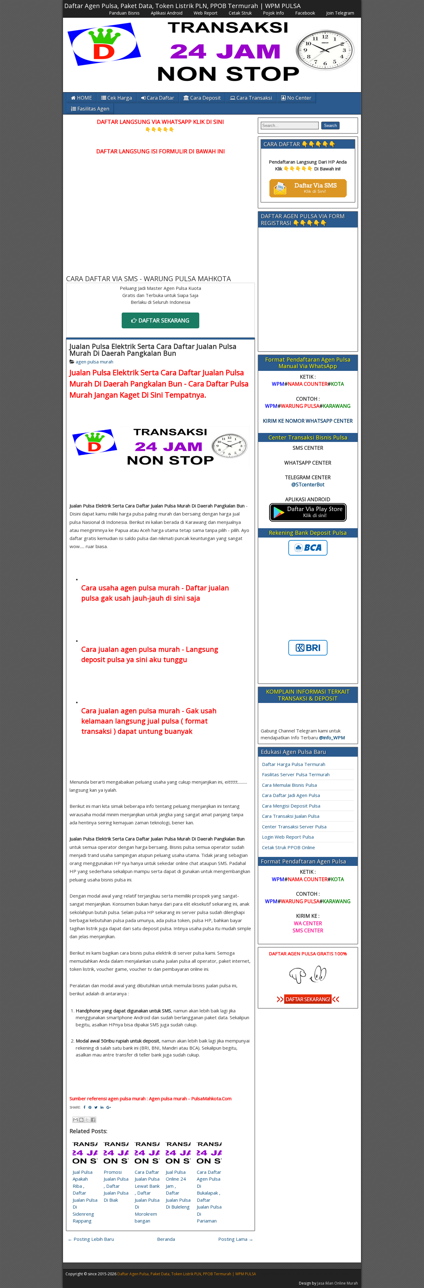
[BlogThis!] (81, 1120)
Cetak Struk (240, 13)
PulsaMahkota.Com (211, 1098)
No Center (298, 97)
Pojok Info (273, 13)
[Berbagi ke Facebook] (93, 1120)
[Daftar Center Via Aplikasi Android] (308, 519)
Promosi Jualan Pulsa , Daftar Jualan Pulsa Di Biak (116, 1186)
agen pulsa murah (94, 361)
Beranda (166, 1239)
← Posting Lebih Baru (91, 1239)
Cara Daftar (160, 97)
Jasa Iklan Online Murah (337, 1283)
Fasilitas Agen (92, 108)
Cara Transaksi (253, 97)
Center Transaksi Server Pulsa (294, 826)
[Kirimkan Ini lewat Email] (75, 1120)
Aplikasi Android (167, 13)
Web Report (206, 13)
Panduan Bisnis (124, 13)
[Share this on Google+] (108, 1107)
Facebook (305, 13)
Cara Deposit (205, 97)
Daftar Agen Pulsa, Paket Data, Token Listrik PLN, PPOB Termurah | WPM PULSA (182, 6)
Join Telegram (340, 13)
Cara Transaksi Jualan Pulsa (290, 816)
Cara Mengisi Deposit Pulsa (291, 806)
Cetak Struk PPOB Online (288, 847)
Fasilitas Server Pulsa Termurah (296, 774)
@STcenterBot (307, 484)
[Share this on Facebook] (84, 1107)
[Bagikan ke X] (87, 1120)
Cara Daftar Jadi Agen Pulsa (291, 795)
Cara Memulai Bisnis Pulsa (289, 785)
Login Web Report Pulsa (288, 837)
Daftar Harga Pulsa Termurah (293, 764)
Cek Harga (119, 97)
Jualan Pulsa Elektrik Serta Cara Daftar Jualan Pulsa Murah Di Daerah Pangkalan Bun (153, 349)
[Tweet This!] (96, 1107)
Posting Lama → (235, 1239)
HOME (84, 97)
